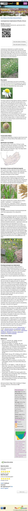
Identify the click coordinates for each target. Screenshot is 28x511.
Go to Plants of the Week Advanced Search (11, 18)
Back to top (22, 491)
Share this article (8, 462)
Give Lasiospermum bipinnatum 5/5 (9, 472)
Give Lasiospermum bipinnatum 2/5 (3, 472)
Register (25, 0)
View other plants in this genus (19, 44)
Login (22, 0)
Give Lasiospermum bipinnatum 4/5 (7, 472)
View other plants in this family (19, 41)
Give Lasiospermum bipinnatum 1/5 (2, 472)
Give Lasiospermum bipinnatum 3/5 (5, 472)
